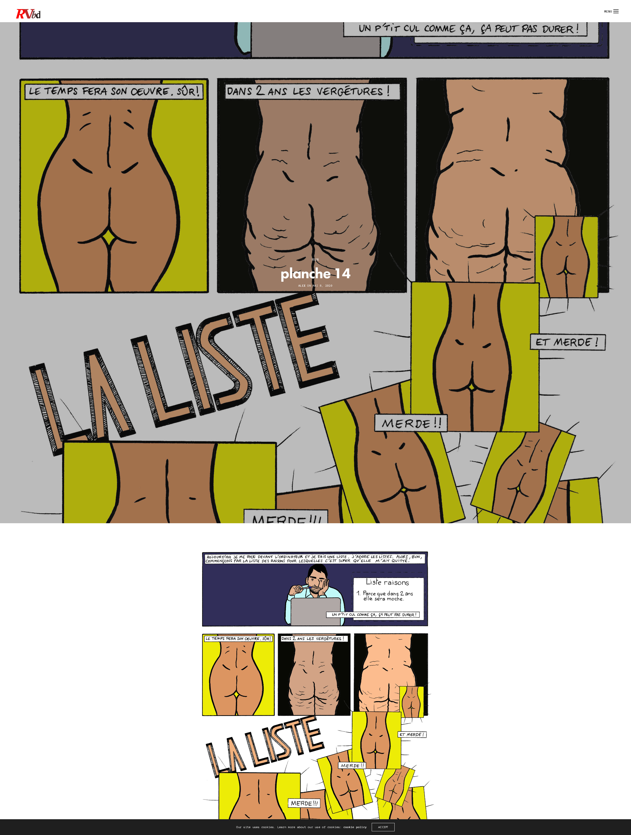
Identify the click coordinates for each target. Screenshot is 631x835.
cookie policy (355, 827)
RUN (315, 259)
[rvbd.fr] (27, 11)
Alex (302, 285)
